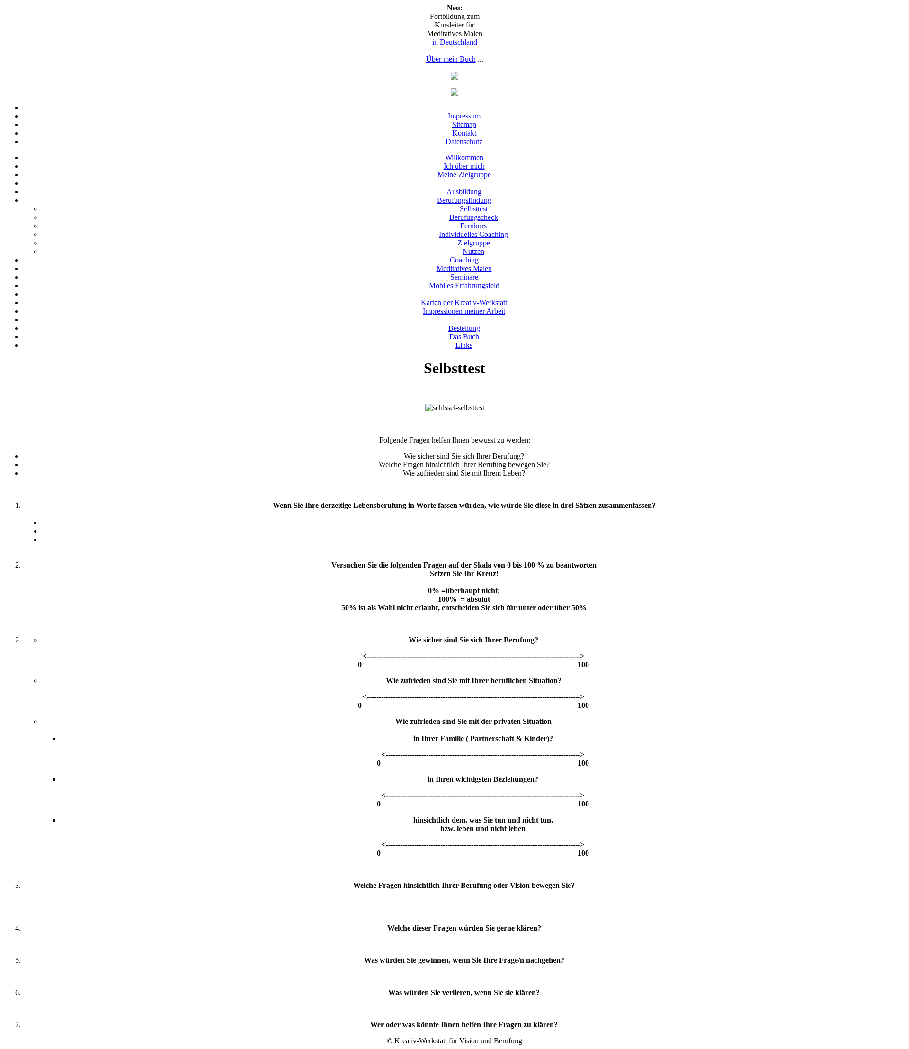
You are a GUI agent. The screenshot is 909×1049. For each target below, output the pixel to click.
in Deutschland (454, 42)
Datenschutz (464, 141)
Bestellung (464, 328)
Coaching (464, 260)
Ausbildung (463, 192)
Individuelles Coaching (473, 234)
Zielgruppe (473, 243)
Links (463, 345)
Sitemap (464, 124)
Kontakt (464, 133)
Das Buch (464, 337)
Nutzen (473, 251)
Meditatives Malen (464, 268)
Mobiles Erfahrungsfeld (464, 285)
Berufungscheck (473, 217)
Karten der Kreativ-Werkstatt (464, 302)
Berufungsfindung (464, 200)
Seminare (464, 277)
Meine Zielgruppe (464, 175)
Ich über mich (464, 166)
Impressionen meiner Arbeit (464, 311)
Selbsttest (474, 209)
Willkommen (464, 158)
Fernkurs (473, 226)
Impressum (464, 116)
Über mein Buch (451, 59)
